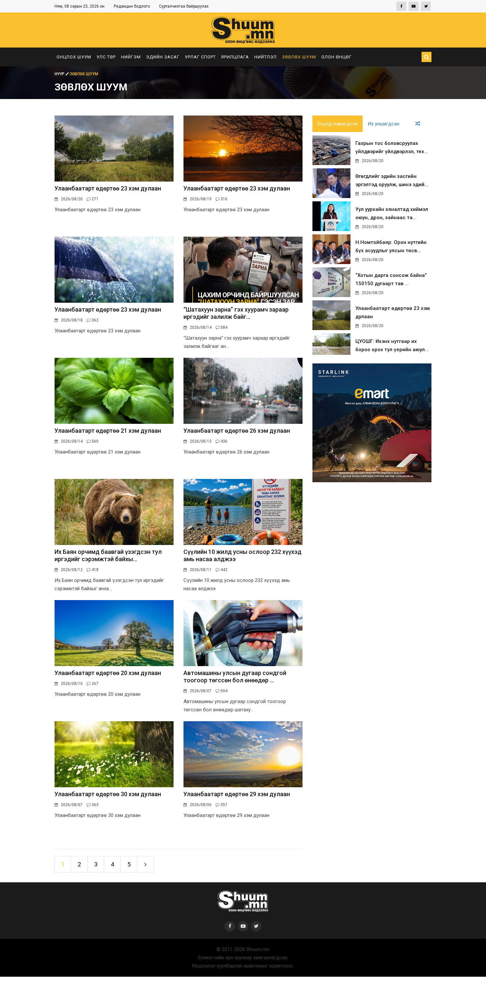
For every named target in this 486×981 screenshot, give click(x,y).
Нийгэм (131, 56)
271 (95, 199)
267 (95, 683)
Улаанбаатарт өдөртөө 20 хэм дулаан (108, 672)
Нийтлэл (265, 56)
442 (223, 569)
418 (95, 569)
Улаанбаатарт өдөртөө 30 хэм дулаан (108, 794)
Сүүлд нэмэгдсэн (337, 124)
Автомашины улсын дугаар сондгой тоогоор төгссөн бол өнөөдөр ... (234, 676)
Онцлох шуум (74, 56)
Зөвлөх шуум (299, 56)
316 (223, 199)
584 (223, 327)
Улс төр (106, 56)
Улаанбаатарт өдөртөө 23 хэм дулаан (108, 188)
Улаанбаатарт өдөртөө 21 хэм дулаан (108, 430)
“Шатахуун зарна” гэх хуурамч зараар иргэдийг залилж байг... (236, 313)
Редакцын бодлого (132, 6)
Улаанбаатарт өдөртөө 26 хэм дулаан (236, 430)
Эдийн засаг (163, 56)
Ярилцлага (235, 56)
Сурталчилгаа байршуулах (184, 6)
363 (95, 804)
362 (95, 320)
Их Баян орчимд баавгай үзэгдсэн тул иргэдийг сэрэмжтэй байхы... (108, 555)
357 (223, 804)
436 (223, 441)
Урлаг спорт (200, 56)
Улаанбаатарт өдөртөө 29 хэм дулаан (236, 794)
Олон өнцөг (336, 56)
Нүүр (60, 74)
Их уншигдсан (383, 124)
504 (223, 691)
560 (95, 441)
